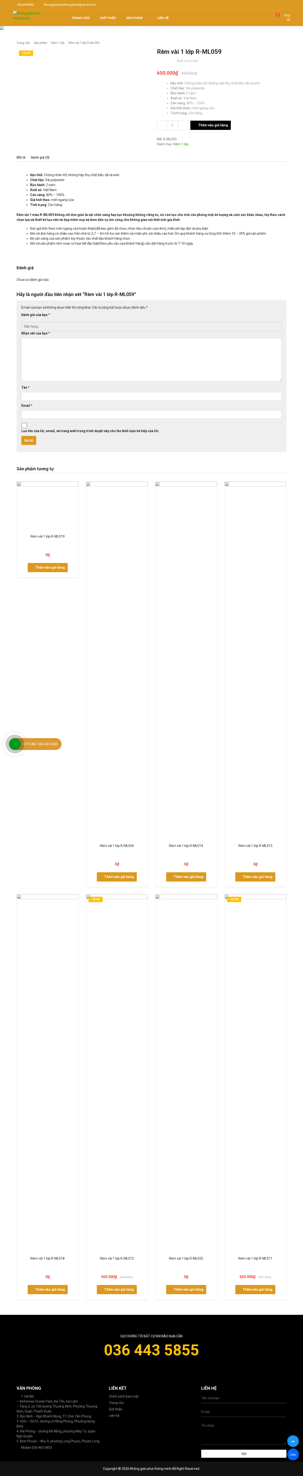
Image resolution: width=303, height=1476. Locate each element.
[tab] (21, 157)
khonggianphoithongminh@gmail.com (69, 4)
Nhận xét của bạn (35, 333)
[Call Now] (15, 744)
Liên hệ (114, 1415)
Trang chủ (23, 43)
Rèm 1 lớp (58, 43)
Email (26, 405)
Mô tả (21, 157)
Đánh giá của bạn (35, 315)
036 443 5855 (151, 1350)
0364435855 (25, 4)
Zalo (293, 1455)
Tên (25, 387)
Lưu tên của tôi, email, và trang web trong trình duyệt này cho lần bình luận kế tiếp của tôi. (90, 431)
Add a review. (188, 61)
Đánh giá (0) (40, 157)
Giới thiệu (115, 1409)
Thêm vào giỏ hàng (213, 125)
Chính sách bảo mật (123, 1396)
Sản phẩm (40, 43)
